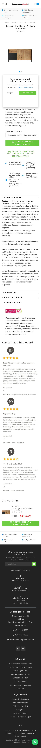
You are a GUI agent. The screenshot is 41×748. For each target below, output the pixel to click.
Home (7, 22)
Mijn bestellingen (20, 702)
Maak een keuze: (13, 131)
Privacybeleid (20, 681)
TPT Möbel (20, 31)
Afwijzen (10, 93)
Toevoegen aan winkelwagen (23, 143)
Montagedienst (21, 670)
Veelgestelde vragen (20, 674)
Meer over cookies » (26, 87)
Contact (20, 688)
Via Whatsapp (20, 588)
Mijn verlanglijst (20, 706)
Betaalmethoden (20, 678)
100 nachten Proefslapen (20, 663)
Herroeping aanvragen (20, 717)
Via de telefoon (20, 598)
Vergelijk (20, 709)
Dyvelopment (20, 736)
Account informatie (20, 699)
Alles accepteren (27, 93)
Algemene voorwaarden (20, 685)
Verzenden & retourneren (20, 667)
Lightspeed (20, 733)
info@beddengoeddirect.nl (22, 639)
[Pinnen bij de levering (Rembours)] (20, 725)
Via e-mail (20, 578)
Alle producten (20, 713)
